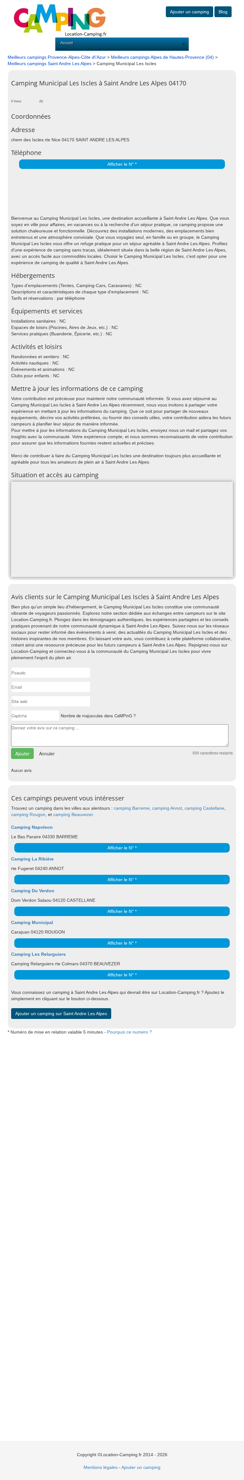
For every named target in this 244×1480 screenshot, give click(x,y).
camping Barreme (132, 808)
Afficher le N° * (122, 164)
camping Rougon (28, 814)
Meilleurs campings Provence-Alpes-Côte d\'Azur (57, 57)
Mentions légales (101, 1467)
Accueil (66, 43)
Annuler (47, 753)
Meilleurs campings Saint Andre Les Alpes (50, 63)
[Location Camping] (60, 18)
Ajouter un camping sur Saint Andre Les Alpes (61, 1013)
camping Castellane (204, 808)
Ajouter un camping (189, 11)
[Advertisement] (85, 192)
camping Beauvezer (73, 814)
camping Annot (167, 808)
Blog (223, 11)
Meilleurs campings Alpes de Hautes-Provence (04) (162, 57)
